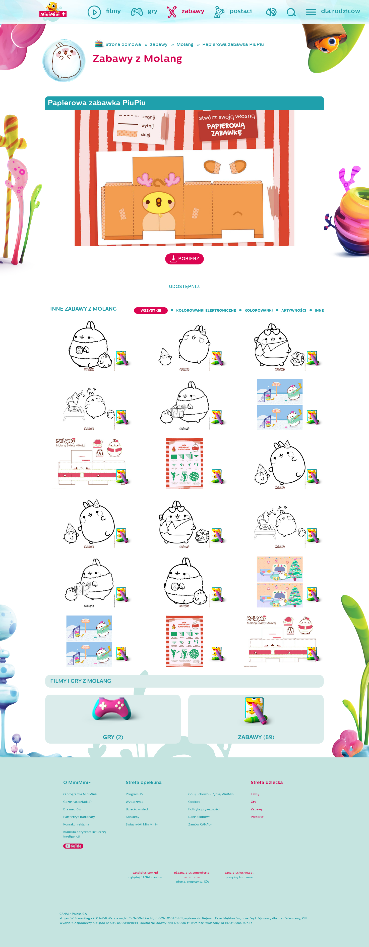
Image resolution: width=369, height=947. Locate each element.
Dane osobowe (199, 816)
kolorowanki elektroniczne (206, 310)
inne (319, 310)
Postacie (257, 816)
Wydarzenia (134, 801)
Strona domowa (123, 44)
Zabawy (257, 809)
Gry (253, 801)
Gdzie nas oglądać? (77, 801)
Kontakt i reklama (76, 824)
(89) (256, 737)
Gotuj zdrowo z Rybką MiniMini (211, 794)
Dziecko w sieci (137, 809)
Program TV (134, 794)
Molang (184, 44)
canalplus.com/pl (145, 872)
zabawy (158, 44)
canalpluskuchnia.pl (239, 872)
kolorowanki (258, 310)
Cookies (194, 801)
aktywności (293, 310)
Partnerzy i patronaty (79, 816)
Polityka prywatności (204, 809)
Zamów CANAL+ (200, 824)
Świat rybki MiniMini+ (142, 824)
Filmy (255, 794)
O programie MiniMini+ (80, 794)
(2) (113, 737)
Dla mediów (72, 809)
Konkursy (132, 816)
